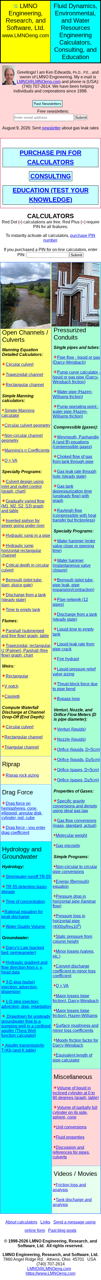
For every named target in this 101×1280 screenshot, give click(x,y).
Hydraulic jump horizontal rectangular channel (21, 550)
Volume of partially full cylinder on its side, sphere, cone (75, 1112)
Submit (81, 117)
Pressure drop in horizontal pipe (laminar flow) (74, 901)
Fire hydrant (68, 659)
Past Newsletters (47, 104)
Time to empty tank (23, 609)
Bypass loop (68, 699)
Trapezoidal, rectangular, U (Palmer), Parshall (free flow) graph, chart (26, 650)
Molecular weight (71, 835)
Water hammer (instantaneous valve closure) (72, 565)
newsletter (51, 128)
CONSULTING (50, 176)
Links (45, 1222)
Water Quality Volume (25, 926)
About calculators (21, 1222)
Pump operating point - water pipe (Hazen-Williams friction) (76, 411)
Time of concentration (25, 901)
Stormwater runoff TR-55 (28, 876)
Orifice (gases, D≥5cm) (78, 780)
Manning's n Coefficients (26, 450)
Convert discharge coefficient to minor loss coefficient (74, 971)
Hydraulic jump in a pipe (28, 535)
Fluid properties (70, 1137)
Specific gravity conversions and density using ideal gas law (75, 806)
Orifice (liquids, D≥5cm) (78, 759)
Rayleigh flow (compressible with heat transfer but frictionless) (74, 515)
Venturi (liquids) (71, 729)
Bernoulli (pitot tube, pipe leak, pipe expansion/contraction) (73, 585)
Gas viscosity (68, 845)
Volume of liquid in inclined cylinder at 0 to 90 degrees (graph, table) (76, 1093)
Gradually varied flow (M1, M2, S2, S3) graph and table (23, 506)
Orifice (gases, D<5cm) (78, 770)
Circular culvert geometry (27, 425)
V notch (11, 686)
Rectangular (17, 676)
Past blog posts (62, 1230)
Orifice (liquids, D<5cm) (78, 749)
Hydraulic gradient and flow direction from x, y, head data (24, 967)
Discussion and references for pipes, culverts (71, 1152)
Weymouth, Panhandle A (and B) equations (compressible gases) (76, 442)
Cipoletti (12, 696)
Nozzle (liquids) (71, 739)
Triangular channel (21, 747)
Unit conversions (71, 1127)
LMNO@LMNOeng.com (39, 81)
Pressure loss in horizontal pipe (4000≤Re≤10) (69, 921)
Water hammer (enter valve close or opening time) (74, 546)
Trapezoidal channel (24, 374)
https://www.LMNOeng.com (50, 1273)
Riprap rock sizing (22, 775)
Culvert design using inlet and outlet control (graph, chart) (22, 486)
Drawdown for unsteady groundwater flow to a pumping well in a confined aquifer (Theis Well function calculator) (26, 1026)
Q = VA (10, 460)
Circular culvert (19, 364)
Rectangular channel (25, 384)
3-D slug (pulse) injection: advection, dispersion (19, 987)
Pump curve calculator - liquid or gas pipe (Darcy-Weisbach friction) (76, 377)
